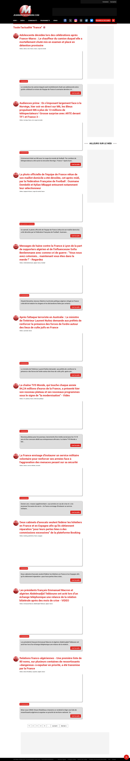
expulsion (35, 671)
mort (28, 48)
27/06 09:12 (16, 104)
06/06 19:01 (16, 175)
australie (26, 330)
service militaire (31, 465)
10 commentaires (24, 704)
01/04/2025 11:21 (16, 591)
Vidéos (22, 20)
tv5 (24, 398)
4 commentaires (24, 363)
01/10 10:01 (16, 386)
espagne (40, 536)
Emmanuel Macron (28, 603)
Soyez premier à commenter (27, 224)
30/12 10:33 (16, 246)
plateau (28, 398)
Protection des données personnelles (97, 759)
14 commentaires (24, 636)
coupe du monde (42, 48)
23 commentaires (24, 295)
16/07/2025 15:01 (16, 456)
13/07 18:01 (16, 36)
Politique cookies (72, 759)
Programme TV (45, 20)
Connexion (106, 2)
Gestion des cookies (82, 759)
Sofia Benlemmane (28, 263)
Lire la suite (76, 93)
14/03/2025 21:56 (16, 659)
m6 (33, 120)
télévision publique (38, 398)
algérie (35, 263)
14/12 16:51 (16, 318)
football (43, 263)
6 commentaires (24, 152)
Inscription (113, 2)
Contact (114, 759)
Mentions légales (62, 759)
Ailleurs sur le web (100, 143)
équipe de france (28, 191)
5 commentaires (24, 498)
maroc (35, 48)
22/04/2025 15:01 (16, 523)
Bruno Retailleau (28, 671)
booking (26, 536)
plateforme (31, 536)
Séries (55, 20)
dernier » (64, 726)
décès (25, 48)
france (31, 48)
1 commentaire (24, 81)
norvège (26, 120)
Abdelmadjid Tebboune (39, 603)
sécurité (38, 465)
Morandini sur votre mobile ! (103, 20)
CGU (109, 759)
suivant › (55, 726)
